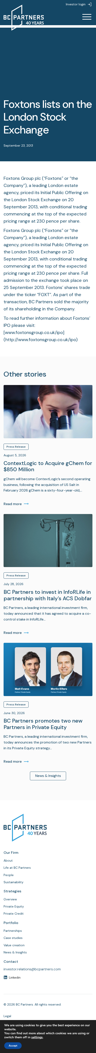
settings (37, 1037)
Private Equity (14, 906)
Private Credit (14, 914)
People (9, 875)
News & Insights (48, 775)
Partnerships (13, 931)
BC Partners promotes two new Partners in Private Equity (43, 724)
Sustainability (13, 882)
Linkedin (15, 977)
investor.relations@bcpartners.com (32, 969)
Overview (10, 899)
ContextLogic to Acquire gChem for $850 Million (48, 466)
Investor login (76, 4)
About (8, 860)
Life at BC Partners (17, 868)
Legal (7, 1016)
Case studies (13, 938)
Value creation (14, 945)
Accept (13, 1045)
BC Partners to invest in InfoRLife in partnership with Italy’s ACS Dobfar (48, 595)
